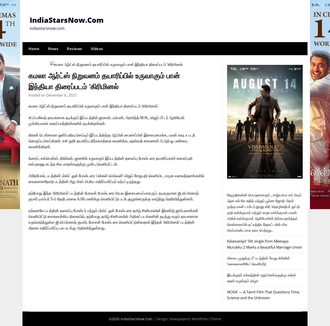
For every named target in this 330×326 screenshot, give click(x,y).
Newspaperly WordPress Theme (195, 319)
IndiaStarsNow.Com (67, 20)
